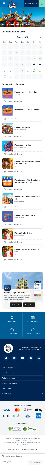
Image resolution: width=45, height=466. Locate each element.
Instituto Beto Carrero (10, 373)
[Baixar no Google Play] (16, 304)
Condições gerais (14, 449)
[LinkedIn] (38, 358)
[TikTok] (6, 358)
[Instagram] (14, 358)
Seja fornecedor (8, 388)
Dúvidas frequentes (33, 333)
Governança (6, 393)
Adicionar (36, 462)
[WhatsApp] (30, 358)
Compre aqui (30, 3)
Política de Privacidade (29, 449)
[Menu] (3, 3)
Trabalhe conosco (8, 378)
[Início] (12, 3)
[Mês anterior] (4, 37)
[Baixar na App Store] (29, 304)
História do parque (8, 368)
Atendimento (12, 333)
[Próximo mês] (41, 37)
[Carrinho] (42, 3)
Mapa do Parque (33, 321)
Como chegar (12, 321)
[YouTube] (22, 358)
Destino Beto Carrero (9, 383)
